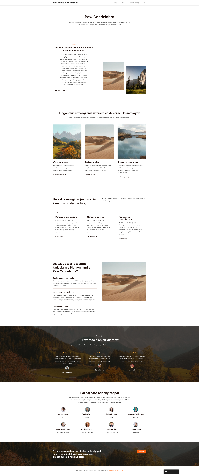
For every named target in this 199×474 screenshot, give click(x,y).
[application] (118, 2)
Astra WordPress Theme (116, 470)
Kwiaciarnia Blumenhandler (66, 2)
